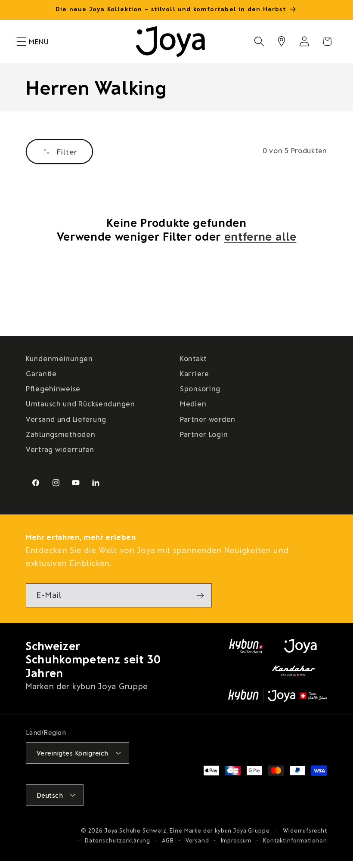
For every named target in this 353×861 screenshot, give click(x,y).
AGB (168, 840)
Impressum (236, 840)
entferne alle (260, 236)
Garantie (41, 373)
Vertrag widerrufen (60, 449)
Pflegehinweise (53, 388)
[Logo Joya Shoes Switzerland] (300, 646)
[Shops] (281, 41)
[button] (21, 41)
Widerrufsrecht (305, 830)
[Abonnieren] (200, 595)
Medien (193, 403)
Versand (197, 840)
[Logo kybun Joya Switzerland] (277, 695)
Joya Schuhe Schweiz (136, 830)
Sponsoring (200, 388)
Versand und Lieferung (66, 419)
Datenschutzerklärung (117, 840)
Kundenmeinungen (59, 358)
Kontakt (193, 358)
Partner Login (204, 434)
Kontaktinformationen (295, 840)
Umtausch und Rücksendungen (80, 403)
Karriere (194, 373)
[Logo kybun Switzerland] (246, 646)
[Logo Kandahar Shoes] (293, 670)
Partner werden (207, 419)
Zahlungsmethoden (61, 434)
